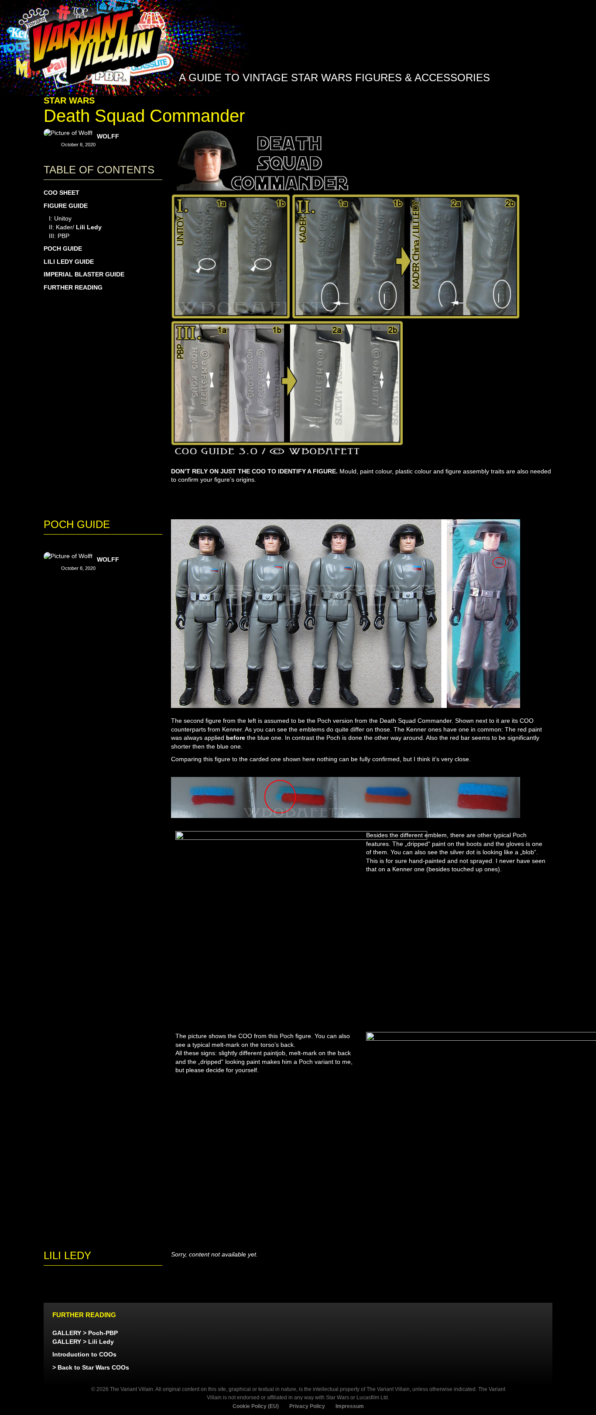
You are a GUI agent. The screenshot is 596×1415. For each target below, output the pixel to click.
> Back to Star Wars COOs (90, 1367)
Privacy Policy (307, 1406)
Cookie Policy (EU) (256, 1406)
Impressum (350, 1406)
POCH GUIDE (63, 248)
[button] (506, 99)
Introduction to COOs (84, 1354)
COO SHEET (61, 192)
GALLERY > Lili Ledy (83, 1341)
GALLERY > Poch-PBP (85, 1332)
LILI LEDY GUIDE (69, 261)
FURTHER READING (73, 287)
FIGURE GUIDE (66, 205)
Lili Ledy (89, 227)
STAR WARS (69, 100)
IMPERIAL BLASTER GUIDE (84, 274)
